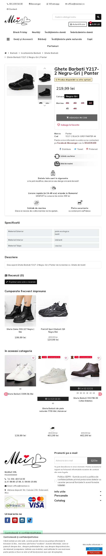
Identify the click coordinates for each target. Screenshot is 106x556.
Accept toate (94, 549)
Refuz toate (95, 553)
